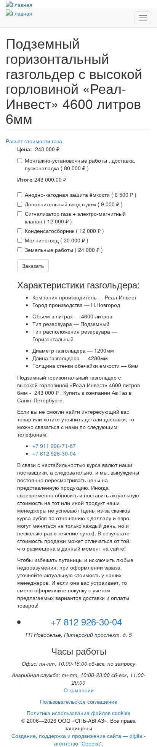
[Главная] (19, 4)
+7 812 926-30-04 (54, 453)
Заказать (33, 265)
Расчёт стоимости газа (34, 141)
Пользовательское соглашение (78, 701)
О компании (79, 690)
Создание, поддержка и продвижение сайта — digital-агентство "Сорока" (78, 739)
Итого (25, 179)
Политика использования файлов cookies (78, 713)
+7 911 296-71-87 (54, 445)
